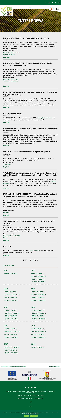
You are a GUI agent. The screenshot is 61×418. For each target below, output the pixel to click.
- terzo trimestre (37, 279)
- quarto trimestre (38, 282)
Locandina (6, 212)
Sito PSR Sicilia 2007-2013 (54, 366)
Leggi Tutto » (6, 57)
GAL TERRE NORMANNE (12, 114)
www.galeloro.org (35, 251)
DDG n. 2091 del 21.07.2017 (11, 52)
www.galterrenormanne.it (45, 118)
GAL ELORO (7, 246)
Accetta (26, 415)
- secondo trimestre (38, 276)
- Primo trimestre (10, 273)
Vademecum (7, 164)
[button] (30, 7)
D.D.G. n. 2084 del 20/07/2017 (11, 236)
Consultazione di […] (9, 54)
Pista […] (5, 238)
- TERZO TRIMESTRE (37, 347)
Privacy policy (34, 415)
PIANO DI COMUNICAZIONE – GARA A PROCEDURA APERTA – (26, 38)
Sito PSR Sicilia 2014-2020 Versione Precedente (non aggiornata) (13, 366)
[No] (59, 414)
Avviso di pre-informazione (11, 82)
